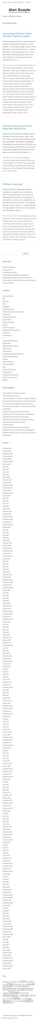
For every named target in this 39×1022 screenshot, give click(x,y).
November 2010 (8, 866)
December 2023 (8, 485)
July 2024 (5, 467)
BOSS (4, 304)
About (15, 2)
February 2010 (7, 889)
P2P (7, 94)
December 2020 (8, 579)
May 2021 (6, 566)
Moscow (18, 89)
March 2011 (6, 855)
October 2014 (7, 742)
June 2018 (6, 650)
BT (27, 981)
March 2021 (6, 572)
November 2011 (8, 834)
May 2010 (6, 882)
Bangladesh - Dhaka (9, 70)
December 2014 (8, 737)
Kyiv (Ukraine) (16, 83)
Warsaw (25, 110)
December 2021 (8, 548)
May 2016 (6, 692)
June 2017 (6, 671)
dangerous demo (25, 76)
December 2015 (8, 706)
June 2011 (6, 847)
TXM (15, 107)
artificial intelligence (16, 68)
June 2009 (6, 910)
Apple (18, 981)
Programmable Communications (13, 354)
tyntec (22, 998)
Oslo (4, 94)
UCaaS (28, 998)
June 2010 (6, 879)
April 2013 (6, 790)
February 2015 (7, 732)
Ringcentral (29, 988)
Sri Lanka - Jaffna (28, 97)
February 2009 (7, 921)
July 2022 (5, 530)
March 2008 (6, 950)
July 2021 (5, 561)
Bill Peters (6, 301)
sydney (23, 99)
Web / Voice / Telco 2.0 (16, 221)
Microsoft (7, 988)
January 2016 (7, 703)
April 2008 (6, 947)
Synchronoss (30, 99)
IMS (30, 226)
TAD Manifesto (7, 234)
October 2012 (7, 805)
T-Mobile (5, 993)
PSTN (4, 231)
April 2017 (6, 677)
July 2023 (5, 498)
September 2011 (8, 840)
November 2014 (8, 740)
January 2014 (7, 766)
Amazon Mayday (16, 224)
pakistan (12, 94)
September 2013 (8, 776)
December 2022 (8, 516)
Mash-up (22, 229)
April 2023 (6, 506)
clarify (9, 76)
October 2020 (7, 585)
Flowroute (11, 78)
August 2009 (7, 905)
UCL (19, 107)
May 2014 (6, 755)
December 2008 (8, 926)
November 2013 (8, 771)
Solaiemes (31, 231)
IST (33, 81)
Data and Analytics (9, 322)
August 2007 (7, 968)
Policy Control (7, 351)
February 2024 (7, 480)
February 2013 (7, 795)
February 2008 (7, 952)
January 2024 (7, 482)
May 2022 (6, 535)
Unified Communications (11, 375)
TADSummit (23, 102)
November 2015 (8, 708)
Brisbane (5, 73)
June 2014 (6, 753)
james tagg (31, 163)
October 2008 (7, 931)
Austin (31, 68)
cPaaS (9, 984)
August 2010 (7, 874)
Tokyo (26, 105)
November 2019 (8, 614)
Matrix (27, 86)
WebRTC (11, 163)
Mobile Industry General (18, 160)
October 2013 (7, 774)
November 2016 (8, 687)
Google (31, 983)
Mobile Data (6, 343)
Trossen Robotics (8, 107)
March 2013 (6, 792)
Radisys (19, 988)
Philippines (30, 165)
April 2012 (6, 821)
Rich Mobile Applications (10, 356)
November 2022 (8, 519)
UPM (22, 107)
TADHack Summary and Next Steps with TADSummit (17, 127)
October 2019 (7, 616)
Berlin (18, 70)
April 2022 (6, 537)
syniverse (30, 990)
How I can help (7, 270)
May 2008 (6, 945)
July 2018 (5, 648)
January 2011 (7, 861)
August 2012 (7, 811)
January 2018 (7, 658)
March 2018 (6, 653)
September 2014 (8, 745)
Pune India (6, 168)
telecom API (31, 234)
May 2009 (6, 913)
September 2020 (8, 587)
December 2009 (8, 895)
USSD (21, 237)
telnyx (4, 998)
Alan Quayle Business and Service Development (19, 10)
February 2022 (7, 543)
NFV (4, 91)
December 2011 (8, 832)
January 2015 (7, 734)
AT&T (23, 981)
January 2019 (7, 640)
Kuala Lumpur (7, 83)
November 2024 (8, 456)
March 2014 (6, 761)
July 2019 (5, 624)
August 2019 (7, 622)
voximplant (18, 110)
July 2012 (5, 813)
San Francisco (28, 94)
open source (24, 91)
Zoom (12, 1003)
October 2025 (7, 448)
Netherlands (30, 89)
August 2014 (7, 748)
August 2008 (7, 937)
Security (5, 359)
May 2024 (6, 472)
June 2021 (6, 564)
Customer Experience (9, 317)
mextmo (29, 229)
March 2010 (6, 887)
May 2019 (6, 629)
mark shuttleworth (20, 165)
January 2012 (7, 829)
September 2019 (8, 619)
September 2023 (8, 493)
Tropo (31, 105)
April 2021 (6, 569)
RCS (23, 988)
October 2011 (7, 837)
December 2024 (8, 453)
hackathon (14, 226)
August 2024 (7, 464)
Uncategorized (7, 372)
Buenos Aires (20, 73)
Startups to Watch (8, 364)
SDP (4, 990)
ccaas (31, 981)
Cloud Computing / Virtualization (13, 312)
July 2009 (5, 908)
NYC (18, 91)
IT (3, 338)
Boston (30, 70)
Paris (17, 94)
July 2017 (5, 669)
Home (4, 2)
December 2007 (8, 958)
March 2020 (6, 603)
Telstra (15, 105)
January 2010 (7, 892)
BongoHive (23, 70)
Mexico (12, 89)
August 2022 (7, 527)
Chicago (27, 73)
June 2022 (6, 532)
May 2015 (6, 724)
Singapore (11, 97)
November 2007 (8, 960)
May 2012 (6, 819)
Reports (21, 2)
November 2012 (8, 803)
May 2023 (6, 503)
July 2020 (5, 593)
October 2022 (7, 522)
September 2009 (8, 903)
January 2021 (7, 577)
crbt (9, 226)
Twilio (16, 998)
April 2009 (6, 916)
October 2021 (7, 553)
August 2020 (7, 590)
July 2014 (5, 750)
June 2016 (6, 690)
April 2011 (6, 853)
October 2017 (7, 664)
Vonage (21, 1001)
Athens (26, 68)
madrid (10, 86)
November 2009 (8, 897)
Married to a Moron (9, 267)
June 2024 (6, 469)
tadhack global (14, 102)
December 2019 (8, 611)
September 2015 (8, 713)
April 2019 (6, 632)
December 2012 (8, 800)
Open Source (7, 348)
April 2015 (6, 727)
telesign (25, 995)
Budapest (12, 73)
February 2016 (7, 700)
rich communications (13, 231)
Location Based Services (10, 340)
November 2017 (8, 661)
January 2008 (7, 955)
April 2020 (6, 601)
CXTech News (7, 319)
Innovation (6, 160)
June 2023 (6, 501)
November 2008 (8, 929)
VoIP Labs (28, 107)
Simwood (8, 990)
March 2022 (6, 540)
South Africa (19, 97)
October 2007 (7, 963)
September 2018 (8, 645)
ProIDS (21, 94)
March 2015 (6, 729)
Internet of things (8, 81)
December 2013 (8, 769)
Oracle (14, 988)
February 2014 (7, 763)
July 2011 (5, 845)
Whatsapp (6, 1003)
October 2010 (7, 868)
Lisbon (24, 83)
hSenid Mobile (20, 78)
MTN (23, 89)
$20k (8, 224)
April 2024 (6, 474)
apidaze (25, 224)
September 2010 (8, 871)
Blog (9, 2)
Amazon (6, 981)
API (31, 65)
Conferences (25, 157)
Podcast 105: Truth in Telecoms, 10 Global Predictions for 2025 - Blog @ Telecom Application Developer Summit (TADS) (18, 414)
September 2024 (8, 461)
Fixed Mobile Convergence (11, 330)
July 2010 (5, 876)
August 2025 (7, 451)
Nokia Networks (11, 91)
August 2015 (7, 716)
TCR (19, 995)
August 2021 (7, 558)
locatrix (29, 83)
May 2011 (6, 850)
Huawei (16, 986)
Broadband (6, 306)
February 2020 (7, 606)
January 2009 (7, 924)
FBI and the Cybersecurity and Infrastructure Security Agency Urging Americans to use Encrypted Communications (19, 280)
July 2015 (5, 719)
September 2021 (8, 556)
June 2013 (6, 784)
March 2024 (6, 477)
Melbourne (6, 89)
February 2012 (7, 826)
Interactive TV (7, 335)
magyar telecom (19, 86)
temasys (21, 105)
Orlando (31, 91)
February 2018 (7, 656)
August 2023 (7, 495)
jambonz (25, 986)
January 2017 (7, 685)
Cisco (4, 984)
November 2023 (8, 488)
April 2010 (6, 884)
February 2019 (7, 637)
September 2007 (8, 966)
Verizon (7, 1000)
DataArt (5, 78)
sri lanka (12, 168)
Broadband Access (8, 309)
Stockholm (16, 99)
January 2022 (7, 545)
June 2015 (6, 721)
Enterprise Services (16, 218)
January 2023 (7, 514)
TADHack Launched (12, 184)
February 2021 (7, 574)
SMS (25, 231)
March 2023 (6, 509)
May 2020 (6, 598)
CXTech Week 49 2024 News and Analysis (16, 275)
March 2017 (6, 679)
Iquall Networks (26, 81)
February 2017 (7, 682)
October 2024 (7, 459)
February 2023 (7, 511)
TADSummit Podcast (9, 369)
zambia (14, 112)
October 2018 (7, 643)
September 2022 (8, 524)
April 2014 (6, 758)
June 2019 (6, 627)
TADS (4, 367)
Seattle (5, 97)
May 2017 (6, 674)
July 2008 (5, 939)
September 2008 (8, 934)
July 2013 (5, 782)
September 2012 (8, 808)
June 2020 (6, 595)
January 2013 (7, 798)
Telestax (10, 105)
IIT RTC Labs (29, 78)
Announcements (24, 65)
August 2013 (7, 779)
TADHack (5, 102)
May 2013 (6, 787)
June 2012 (6, 816)
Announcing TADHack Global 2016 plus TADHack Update (17, 35)
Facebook (24, 984)
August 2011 (7, 842)
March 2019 (6, 635)
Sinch (13, 990)
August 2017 (7, 666)
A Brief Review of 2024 (10, 272)
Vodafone (14, 1001)
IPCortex (17, 81)
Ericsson (17, 984)
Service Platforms (8, 361)
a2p (8, 68)
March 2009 (6, 918)
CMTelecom (15, 76)
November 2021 (8, 551)
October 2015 (7, 711)
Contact (28, 2)
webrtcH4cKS (7, 112)
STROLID (22, 990)
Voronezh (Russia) (8, 110)
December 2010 (8, 863)
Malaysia (11, 165)
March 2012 (6, 824)
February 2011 (7, 858)
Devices (5, 325)
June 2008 (6, 942)
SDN (22, 231)
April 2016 (6, 695)
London (5, 86)
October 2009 (7, 900)
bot (34, 70)
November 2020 (8, 582)
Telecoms (6, 237)
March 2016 (6, 698)
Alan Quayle (13, 1015)
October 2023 (7, 490)
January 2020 (7, 608)
